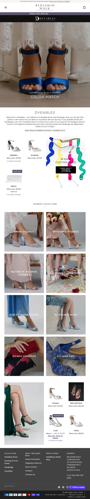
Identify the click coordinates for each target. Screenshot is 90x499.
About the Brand (32, 459)
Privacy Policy (76, 495)
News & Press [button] (52, 453)
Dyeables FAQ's (59, 130)
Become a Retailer (64, 1)
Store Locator (54, 1)
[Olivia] (76, 419)
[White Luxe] (6, 195)
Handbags (8, 467)
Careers (28, 470)
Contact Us (30, 474)
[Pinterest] (63, 487)
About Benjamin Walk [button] (32, 454)
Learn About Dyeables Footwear (38, 130)
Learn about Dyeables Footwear (66, 169)
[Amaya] (55, 391)
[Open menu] (7, 7)
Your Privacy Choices (55, 495)
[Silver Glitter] (22, 195)
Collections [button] (10, 453)
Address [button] (71, 453)
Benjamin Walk (71, 492)
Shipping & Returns (33, 463)
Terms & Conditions (77, 497)
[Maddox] (13, 144)
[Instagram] (67, 487)
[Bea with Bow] (76, 391)
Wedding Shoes (11, 457)
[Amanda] (34, 144)
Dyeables (8, 471)
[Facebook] (59, 487)
